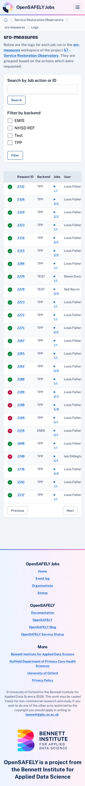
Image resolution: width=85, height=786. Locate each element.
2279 (20, 276)
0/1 (56, 422)
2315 (20, 250)
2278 (20, 289)
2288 (20, 263)
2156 (20, 430)
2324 (20, 212)
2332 (20, 186)
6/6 (56, 371)
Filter (15, 155)
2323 (20, 225)
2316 (20, 238)
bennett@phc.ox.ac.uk (42, 714)
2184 (20, 417)
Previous (17, 510)
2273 (20, 302)
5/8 (56, 409)
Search (16, 100)
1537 (20, 495)
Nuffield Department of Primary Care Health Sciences (43, 664)
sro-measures (15, 27)
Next (70, 510)
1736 (20, 469)
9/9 (56, 294)
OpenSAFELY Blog (42, 627)
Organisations (42, 585)
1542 (20, 482)
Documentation (42, 612)
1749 (20, 456)
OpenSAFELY (42, 620)
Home (42, 571)
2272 (20, 315)
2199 (20, 392)
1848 (20, 443)
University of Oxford (42, 673)
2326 (20, 199)
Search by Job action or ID (31, 80)
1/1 (56, 191)
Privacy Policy (42, 680)
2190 (20, 405)
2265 (20, 353)
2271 (20, 328)
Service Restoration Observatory (39, 20)
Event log (43, 578)
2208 (20, 379)
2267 (20, 340)
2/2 (56, 204)
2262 (20, 366)
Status (42, 593)
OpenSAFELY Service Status (42, 634)
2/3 (56, 396)
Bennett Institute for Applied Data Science (42, 654)
